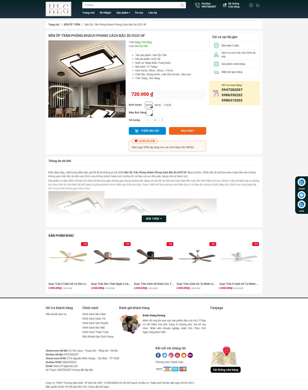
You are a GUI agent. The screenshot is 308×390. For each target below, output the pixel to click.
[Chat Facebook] (302, 195)
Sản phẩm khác (61, 236)
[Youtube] (177, 355)
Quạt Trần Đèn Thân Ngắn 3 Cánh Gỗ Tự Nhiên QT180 (68, 283)
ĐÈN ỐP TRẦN (72, 24)
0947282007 (232, 90)
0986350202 (232, 95)
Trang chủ (88, 12)
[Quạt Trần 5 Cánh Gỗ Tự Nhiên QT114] (197, 261)
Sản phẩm (122, 12)
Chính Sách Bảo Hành (94, 314)
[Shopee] (183, 355)
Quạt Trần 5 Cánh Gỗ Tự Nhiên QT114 (197, 283)
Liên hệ (152, 12)
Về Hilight (105, 12)
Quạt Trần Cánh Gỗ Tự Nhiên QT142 (154, 283)
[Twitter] (164, 355)
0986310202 (232, 100)
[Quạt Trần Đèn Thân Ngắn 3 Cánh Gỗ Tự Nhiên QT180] (68, 261)
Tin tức (139, 12)
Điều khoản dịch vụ (56, 314)
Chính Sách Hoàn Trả (93, 318)
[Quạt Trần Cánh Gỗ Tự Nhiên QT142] (154, 261)
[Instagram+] (171, 355)
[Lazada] (190, 355)
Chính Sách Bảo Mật (93, 327)
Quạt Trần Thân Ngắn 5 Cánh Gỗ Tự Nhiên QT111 (239, 283)
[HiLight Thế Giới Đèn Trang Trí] (58, 8)
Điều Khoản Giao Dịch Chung (97, 336)
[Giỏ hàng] (258, 5)
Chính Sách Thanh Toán (95, 332)
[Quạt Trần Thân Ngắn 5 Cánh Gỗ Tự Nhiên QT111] (239, 261)
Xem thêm (153, 218)
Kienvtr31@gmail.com (65, 366)
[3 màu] (149, 112)
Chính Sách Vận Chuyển (95, 323)
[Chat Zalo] (301, 182)
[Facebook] (158, 355)
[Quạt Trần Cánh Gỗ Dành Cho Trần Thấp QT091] (111, 261)
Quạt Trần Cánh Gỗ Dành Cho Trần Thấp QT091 (111, 283)
